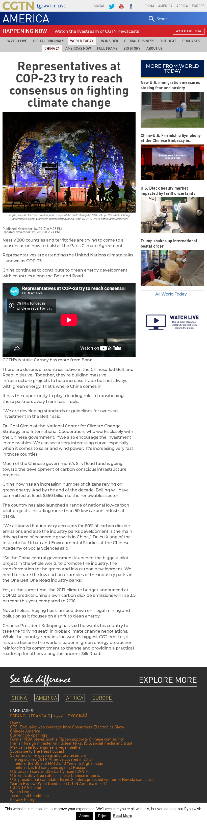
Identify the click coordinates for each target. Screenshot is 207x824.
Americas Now (78, 48)
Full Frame (107, 48)
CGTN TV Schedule (26, 787)
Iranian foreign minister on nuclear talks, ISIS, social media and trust (71, 743)
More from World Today (172, 68)
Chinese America (25, 730)
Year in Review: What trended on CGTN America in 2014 (59, 783)
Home (15, 722)
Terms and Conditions (29, 795)
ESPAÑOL (19, 715)
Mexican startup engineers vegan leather (46, 747)
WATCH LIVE (55, 6)
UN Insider (108, 40)
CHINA (149, 6)
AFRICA (182, 6)
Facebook (131, 6)
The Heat (168, 40)
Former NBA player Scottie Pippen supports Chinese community (67, 739)
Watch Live (17, 40)
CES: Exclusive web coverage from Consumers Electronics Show (67, 726)
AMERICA (165, 6)
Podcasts (191, 40)
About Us (154, 48)
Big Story (131, 48)
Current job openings (28, 735)
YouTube (121, 6)
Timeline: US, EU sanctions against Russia (47, 767)
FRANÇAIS (40, 715)
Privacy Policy (22, 799)
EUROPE (102, 698)
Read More (122, 815)
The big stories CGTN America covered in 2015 (51, 759)
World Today (81, 40)
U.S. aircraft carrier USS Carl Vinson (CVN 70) (50, 771)
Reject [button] (103, 816)
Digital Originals (48, 40)
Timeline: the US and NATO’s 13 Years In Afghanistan (56, 763)
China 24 (51, 48)
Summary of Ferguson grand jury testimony (48, 755)
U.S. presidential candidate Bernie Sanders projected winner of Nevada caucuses (81, 779)
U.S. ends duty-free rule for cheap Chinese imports (55, 775)
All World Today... (172, 294)
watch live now (188, 31)
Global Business (139, 40)
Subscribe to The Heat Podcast (37, 751)
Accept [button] (84, 816)
